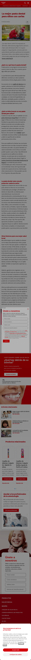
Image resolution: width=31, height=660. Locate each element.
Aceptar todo (15, 650)
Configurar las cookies (16, 654)
